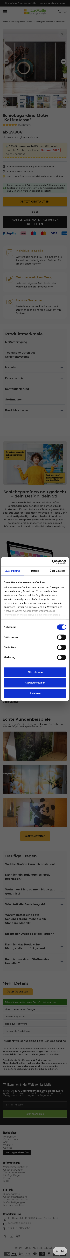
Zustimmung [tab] (12, 570)
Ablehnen (35, 693)
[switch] (61, 637)
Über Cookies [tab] (57, 570)
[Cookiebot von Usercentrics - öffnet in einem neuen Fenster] (52, 562)
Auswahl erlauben (35, 682)
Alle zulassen (35, 672)
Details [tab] (35, 570)
